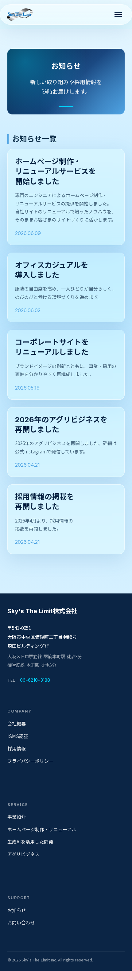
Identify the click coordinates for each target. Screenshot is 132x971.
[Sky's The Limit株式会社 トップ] (21, 14)
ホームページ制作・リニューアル (41, 829)
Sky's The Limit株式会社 (42, 611)
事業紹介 (16, 816)
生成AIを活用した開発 (30, 841)
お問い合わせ (21, 922)
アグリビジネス (23, 854)
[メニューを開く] (118, 14)
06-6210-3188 (35, 680)
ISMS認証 (17, 736)
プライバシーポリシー (30, 761)
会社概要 (16, 723)
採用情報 (16, 748)
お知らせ (16, 910)
